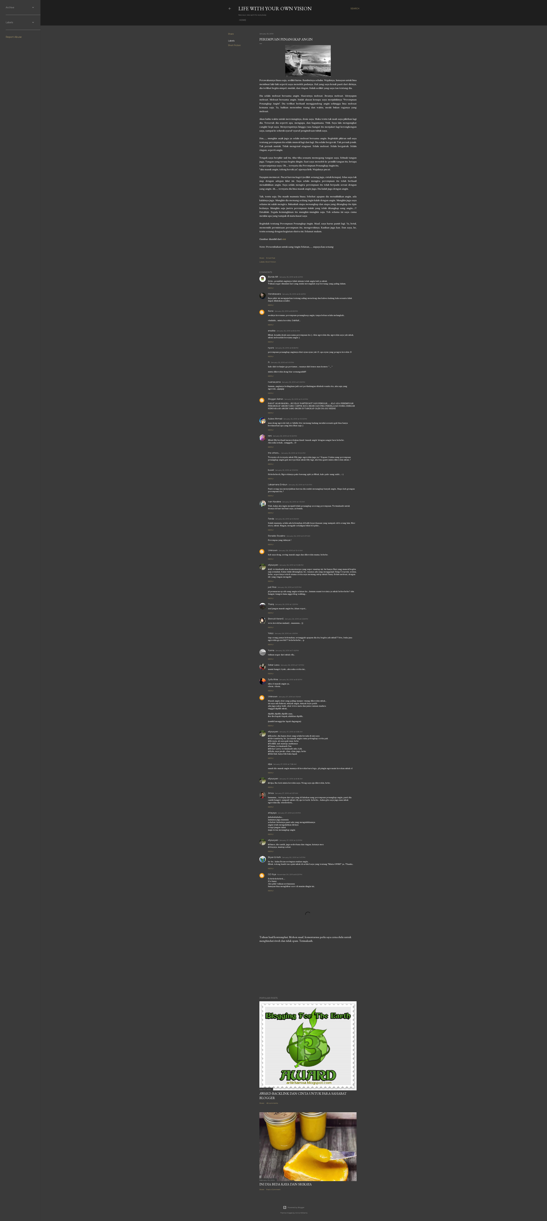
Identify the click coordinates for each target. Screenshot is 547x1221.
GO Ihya (272, 874)
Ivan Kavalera (274, 501)
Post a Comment (273, 1189)
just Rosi (272, 587)
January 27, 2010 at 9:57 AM (286, 793)
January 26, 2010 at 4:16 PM (286, 633)
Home (242, 20)
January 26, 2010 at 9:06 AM (287, 519)
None (271, 311)
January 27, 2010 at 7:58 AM (284, 764)
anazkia (271, 330)
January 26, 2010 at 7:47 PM (292, 665)
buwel (271, 470)
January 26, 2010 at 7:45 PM (287, 650)
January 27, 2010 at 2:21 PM (290, 840)
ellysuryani (273, 565)
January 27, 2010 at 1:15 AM (290, 697)
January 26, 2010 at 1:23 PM (286, 604)
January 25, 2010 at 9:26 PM (293, 382)
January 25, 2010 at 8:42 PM (291, 277)
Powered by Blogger (296, 1207)
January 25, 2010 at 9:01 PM (282, 362)
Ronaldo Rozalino (276, 536)
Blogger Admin (275, 399)
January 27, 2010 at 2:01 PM (289, 813)
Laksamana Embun (277, 484)
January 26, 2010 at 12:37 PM (289, 587)
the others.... (274, 453)
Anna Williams (301, 1213)
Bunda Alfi (273, 277)
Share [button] (231, 34)
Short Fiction (234, 45)
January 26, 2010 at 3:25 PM (296, 619)
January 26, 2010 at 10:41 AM (291, 550)
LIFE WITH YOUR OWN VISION (275, 8)
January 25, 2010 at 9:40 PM (296, 399)
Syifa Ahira (273, 679)
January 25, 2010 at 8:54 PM (288, 331)
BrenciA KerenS (276, 618)
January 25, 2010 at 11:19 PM (286, 470)
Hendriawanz (274, 294)
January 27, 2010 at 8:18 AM (290, 779)
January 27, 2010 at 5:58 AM (290, 732)
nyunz (271, 347)
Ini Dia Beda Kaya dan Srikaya (285, 1184)
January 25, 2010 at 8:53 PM (286, 311)
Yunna (271, 650)
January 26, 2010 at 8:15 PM (290, 679)
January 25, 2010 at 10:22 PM (285, 436)
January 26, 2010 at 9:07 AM (298, 536)
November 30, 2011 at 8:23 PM (289, 874)
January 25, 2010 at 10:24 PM (293, 453)
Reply (271, 288)
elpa (270, 764)
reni (270, 436)
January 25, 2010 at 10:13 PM (295, 419)
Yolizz (271, 633)
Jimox (271, 793)
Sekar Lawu (273, 665)
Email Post (270, 258)
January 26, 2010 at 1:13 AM (293, 502)
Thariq (271, 604)
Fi (269, 362)
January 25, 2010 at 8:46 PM (294, 294)
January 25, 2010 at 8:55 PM (286, 348)
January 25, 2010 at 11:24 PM (300, 485)
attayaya (272, 813)
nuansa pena (274, 382)
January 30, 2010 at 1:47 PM (293, 857)
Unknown (272, 550)
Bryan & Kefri (274, 857)
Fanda (271, 518)
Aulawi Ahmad (275, 418)
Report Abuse (14, 37)
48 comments (272, 1103)
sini (284, 239)
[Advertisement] (308, 970)
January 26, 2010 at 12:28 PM (291, 565)
